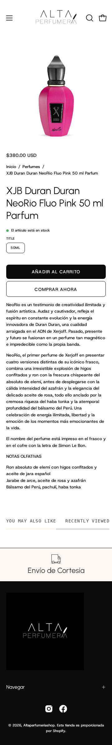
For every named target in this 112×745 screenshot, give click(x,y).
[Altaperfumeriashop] (56, 18)
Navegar (15, 687)
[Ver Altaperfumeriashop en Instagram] (49, 708)
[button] (89, 18)
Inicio (11, 166)
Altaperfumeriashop (39, 725)
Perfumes (31, 166)
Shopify (59, 730)
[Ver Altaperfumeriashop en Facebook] (63, 708)
